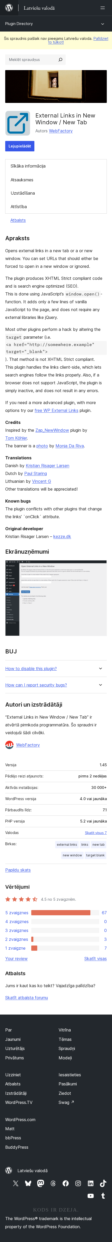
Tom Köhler (16, 438)
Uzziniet (13, 1074)
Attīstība (19, 206)
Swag (66, 1102)
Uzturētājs (15, 1048)
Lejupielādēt (20, 146)
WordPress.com (20, 1119)
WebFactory (61, 130)
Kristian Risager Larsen (47, 465)
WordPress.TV (19, 1102)
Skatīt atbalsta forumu (26, 997)
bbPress (13, 1137)
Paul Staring (35, 473)
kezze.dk (62, 536)
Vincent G (41, 481)
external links (67, 844)
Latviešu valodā (32, 1170)
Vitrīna (65, 1030)
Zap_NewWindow (52, 430)
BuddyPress (16, 1147)
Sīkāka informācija (28, 166)
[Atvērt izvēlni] (103, 8)
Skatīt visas (95, 958)
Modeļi (65, 1057)
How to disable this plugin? (31, 668)
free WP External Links (56, 410)
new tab (98, 844)
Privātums (14, 1057)
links (84, 844)
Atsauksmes (22, 179)
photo (42, 445)
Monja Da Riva (69, 445)
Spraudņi (67, 1048)
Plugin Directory (19, 23)
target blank (95, 855)
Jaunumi (13, 1039)
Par (8, 1030)
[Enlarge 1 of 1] (99, 567)
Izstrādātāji (16, 1093)
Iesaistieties (70, 1074)
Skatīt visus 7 (96, 833)
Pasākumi (68, 1083)
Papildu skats (18, 870)
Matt (10, 1128)
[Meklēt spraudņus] (60, 59)
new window (72, 855)
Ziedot (65, 1093)
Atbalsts (18, 220)
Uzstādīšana (23, 193)
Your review (16, 958)
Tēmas (65, 1039)
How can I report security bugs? (36, 685)
